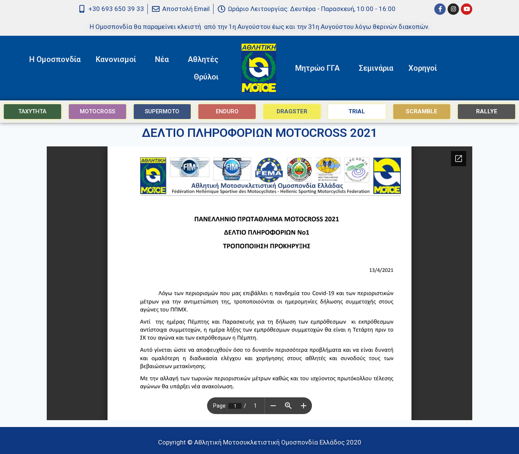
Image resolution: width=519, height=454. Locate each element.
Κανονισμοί (116, 59)
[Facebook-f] (440, 9)
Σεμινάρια (376, 68)
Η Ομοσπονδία (55, 59)
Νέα (162, 59)
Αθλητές (203, 59)
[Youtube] (466, 9)
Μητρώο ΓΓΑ (317, 68)
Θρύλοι (206, 76)
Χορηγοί (422, 68)
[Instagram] (453, 9)
